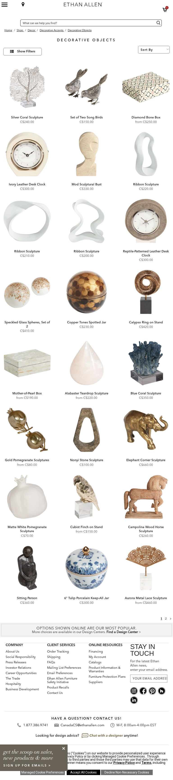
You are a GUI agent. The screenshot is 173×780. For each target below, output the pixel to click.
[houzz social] (161, 690)
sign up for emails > (27, 765)
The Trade (13, 678)
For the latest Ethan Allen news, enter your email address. (148, 665)
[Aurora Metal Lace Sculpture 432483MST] (146, 568)
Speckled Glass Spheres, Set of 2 (27, 324)
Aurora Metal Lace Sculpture (146, 598)
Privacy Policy (124, 762)
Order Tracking (58, 651)
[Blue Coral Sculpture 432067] (146, 363)
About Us (12, 651)
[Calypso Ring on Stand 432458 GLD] (146, 292)
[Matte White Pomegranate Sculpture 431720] (27, 497)
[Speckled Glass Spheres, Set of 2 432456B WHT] (27, 292)
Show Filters (26, 51)
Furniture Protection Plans (107, 677)
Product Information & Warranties (105, 669)
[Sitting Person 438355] (27, 568)
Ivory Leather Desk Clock (27, 184)
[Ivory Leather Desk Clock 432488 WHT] (27, 154)
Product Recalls (58, 687)
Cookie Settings (42, 772)
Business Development (22, 689)
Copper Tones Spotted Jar (86, 322)
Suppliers (95, 682)
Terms (146, 762)
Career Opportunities (21, 673)
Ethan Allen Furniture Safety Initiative (62, 680)
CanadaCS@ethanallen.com (82, 725)
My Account (97, 657)
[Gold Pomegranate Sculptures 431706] (27, 430)
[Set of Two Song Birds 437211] (87, 87)
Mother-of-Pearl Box (27, 393)
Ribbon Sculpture (146, 184)
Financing (96, 651)
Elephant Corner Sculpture (145, 460)
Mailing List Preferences (64, 668)
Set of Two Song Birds (86, 117)
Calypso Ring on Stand (146, 322)
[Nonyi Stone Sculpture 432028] (87, 430)
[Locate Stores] (23, 4)
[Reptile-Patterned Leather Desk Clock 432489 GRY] (146, 221)
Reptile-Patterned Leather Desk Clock (146, 253)
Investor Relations (18, 668)
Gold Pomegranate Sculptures (27, 460)
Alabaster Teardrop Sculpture (86, 393)
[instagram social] (134, 690)
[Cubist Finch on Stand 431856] (87, 497)
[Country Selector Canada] (15, 23)
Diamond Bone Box (146, 117)
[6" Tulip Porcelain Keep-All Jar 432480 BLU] (87, 568)
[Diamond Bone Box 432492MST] (146, 87)
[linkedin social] (134, 700)
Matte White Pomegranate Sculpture (27, 529)
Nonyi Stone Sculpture (86, 460)
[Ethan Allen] (102, 3)
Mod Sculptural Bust (87, 184)
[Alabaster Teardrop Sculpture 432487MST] (87, 363)
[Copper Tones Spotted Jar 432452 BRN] (87, 292)
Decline (127, 772)
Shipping (53, 657)
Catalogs (95, 662)
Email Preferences (60, 673)
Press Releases (16, 662)
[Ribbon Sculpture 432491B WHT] (87, 221)
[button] (165, 9)
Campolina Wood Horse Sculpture (146, 529)
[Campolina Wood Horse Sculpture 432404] (146, 497)
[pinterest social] (152, 690)
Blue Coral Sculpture (146, 393)
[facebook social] (143, 690)
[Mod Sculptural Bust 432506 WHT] (87, 154)
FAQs (51, 662)
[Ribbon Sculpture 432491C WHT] (146, 154)
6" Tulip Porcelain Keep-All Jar (86, 598)
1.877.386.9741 (35, 725)
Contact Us (55, 693)
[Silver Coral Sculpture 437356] (27, 87)
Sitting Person (27, 598)
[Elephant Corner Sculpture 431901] (146, 430)
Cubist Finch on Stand (86, 527)
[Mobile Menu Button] (4, 5)
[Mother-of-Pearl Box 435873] (27, 363)
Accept (83, 772)
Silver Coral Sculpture (27, 117)
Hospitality (13, 684)
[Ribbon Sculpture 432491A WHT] (27, 221)
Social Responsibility (21, 657)
